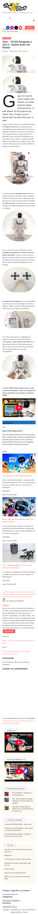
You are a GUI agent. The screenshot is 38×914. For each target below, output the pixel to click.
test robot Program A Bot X (16, 597)
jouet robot (8, 594)
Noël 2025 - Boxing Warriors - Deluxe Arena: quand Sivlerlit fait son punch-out (22, 809)
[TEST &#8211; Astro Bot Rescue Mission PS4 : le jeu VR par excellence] (19, 506)
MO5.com (8, 876)
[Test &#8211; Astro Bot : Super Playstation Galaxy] (19, 461)
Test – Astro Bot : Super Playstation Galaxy (17, 476)
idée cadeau (24, 592)
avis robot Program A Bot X (11, 592)
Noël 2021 (23, 594)
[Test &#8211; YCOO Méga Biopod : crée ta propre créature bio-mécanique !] (19, 552)
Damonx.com (9, 873)
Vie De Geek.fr (9, 859)
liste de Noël (16, 594)
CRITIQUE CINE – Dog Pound (21, 824)
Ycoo (31, 597)
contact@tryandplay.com (10, 894)
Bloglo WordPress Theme (19, 912)
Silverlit (5, 597)
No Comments (24, 51)
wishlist (27, 597)
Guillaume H (8, 828)
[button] (30, 27)
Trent (6, 824)
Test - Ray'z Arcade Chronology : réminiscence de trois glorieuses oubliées (22, 801)
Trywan (5, 605)
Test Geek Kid (6, 38)
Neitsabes (8, 863)
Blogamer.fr (8, 855)
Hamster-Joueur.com (11, 849)
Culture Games (9, 869)
